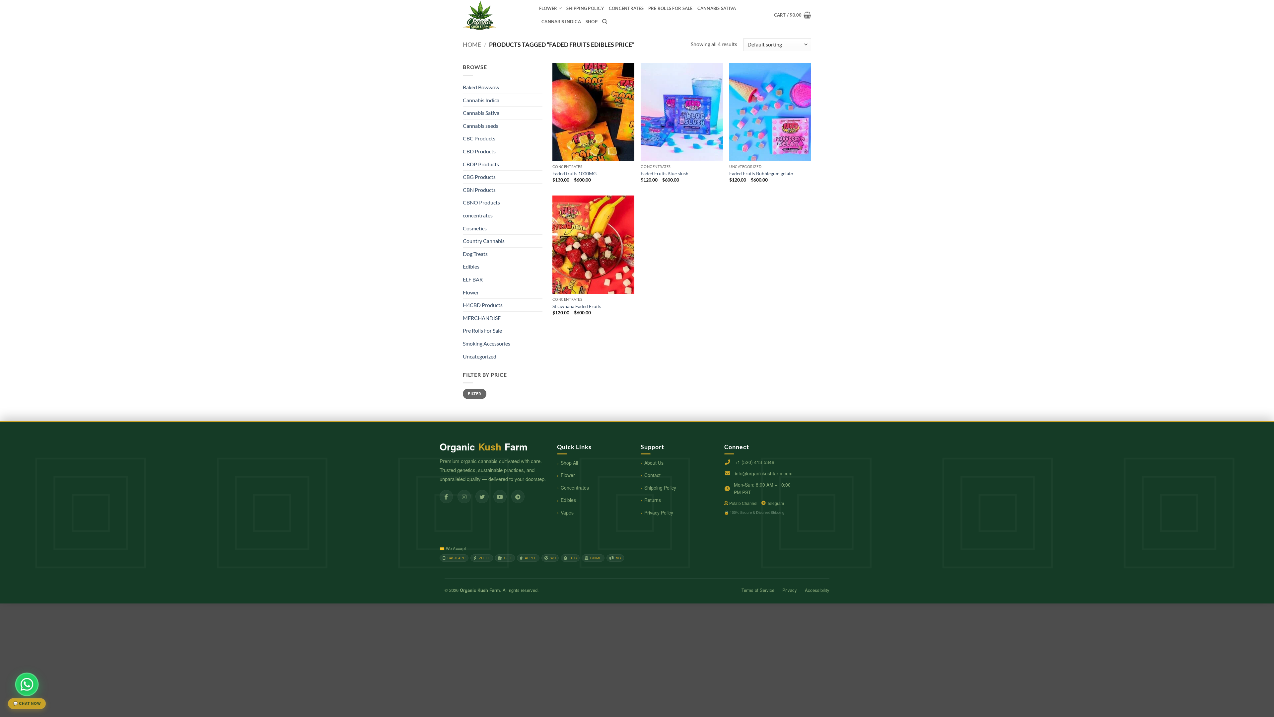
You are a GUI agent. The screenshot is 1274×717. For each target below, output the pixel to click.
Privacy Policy (658, 512)
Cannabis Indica (561, 21)
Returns (652, 500)
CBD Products (479, 151)
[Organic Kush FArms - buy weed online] (496, 15)
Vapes (567, 512)
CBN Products (479, 190)
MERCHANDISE (482, 318)
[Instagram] (464, 496)
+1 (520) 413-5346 (754, 462)
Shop (592, 21)
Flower (548, 8)
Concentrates (575, 487)
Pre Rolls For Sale (670, 8)
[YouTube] (500, 496)
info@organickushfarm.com (764, 473)
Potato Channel (743, 503)
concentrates (626, 8)
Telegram (775, 503)
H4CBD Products (483, 305)
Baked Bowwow (481, 87)
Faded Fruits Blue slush (664, 173)
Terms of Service (758, 590)
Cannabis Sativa (716, 8)
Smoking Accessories (486, 343)
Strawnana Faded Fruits (576, 306)
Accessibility (817, 590)
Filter (474, 393)
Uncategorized (479, 356)
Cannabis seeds (480, 125)
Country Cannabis (484, 241)
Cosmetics (475, 228)
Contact (652, 475)
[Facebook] (446, 496)
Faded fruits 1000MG (574, 173)
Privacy (789, 590)
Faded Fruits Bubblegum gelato (761, 173)
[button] (792, 15)
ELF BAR (473, 279)
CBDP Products (481, 164)
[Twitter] (482, 496)
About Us (654, 462)
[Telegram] (518, 496)
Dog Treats (475, 254)
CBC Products (479, 138)
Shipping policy (585, 8)
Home (472, 44)
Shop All (569, 462)
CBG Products (479, 177)
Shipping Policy (660, 487)
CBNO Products (481, 202)
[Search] (604, 21)
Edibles (471, 266)
